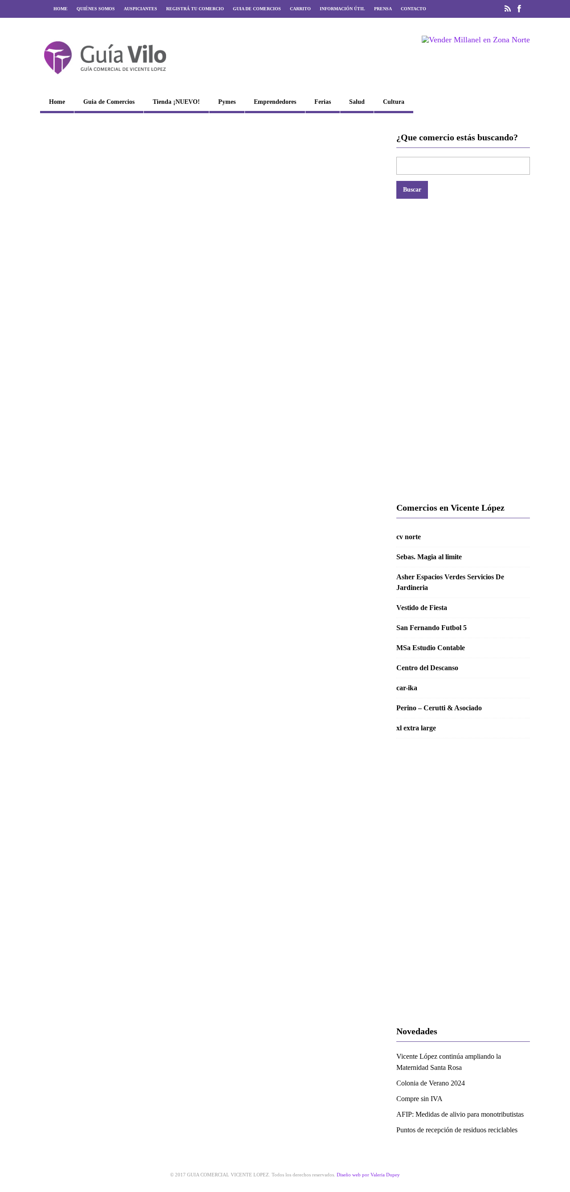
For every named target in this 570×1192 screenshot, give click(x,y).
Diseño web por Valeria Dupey (368, 1174)
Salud (357, 101)
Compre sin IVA (419, 1098)
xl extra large (416, 728)
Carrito (300, 8)
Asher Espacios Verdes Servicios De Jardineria (450, 582)
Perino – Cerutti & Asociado (439, 708)
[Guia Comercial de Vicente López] (105, 77)
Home (60, 8)
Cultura (393, 101)
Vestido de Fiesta (421, 607)
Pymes (227, 101)
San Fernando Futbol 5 (431, 627)
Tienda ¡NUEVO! (176, 101)
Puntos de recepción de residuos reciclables (456, 1130)
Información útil (342, 8)
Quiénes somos (96, 8)
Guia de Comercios (257, 8)
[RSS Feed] (508, 9)
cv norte (408, 537)
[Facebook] (519, 9)
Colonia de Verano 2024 (430, 1083)
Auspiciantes (140, 8)
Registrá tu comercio (195, 8)
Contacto (413, 8)
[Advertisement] (463, 350)
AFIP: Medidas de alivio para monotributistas (460, 1114)
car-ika (406, 688)
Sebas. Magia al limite (429, 557)
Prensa (383, 8)
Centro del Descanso (427, 668)
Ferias (322, 101)
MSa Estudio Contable (430, 647)
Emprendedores (275, 101)
